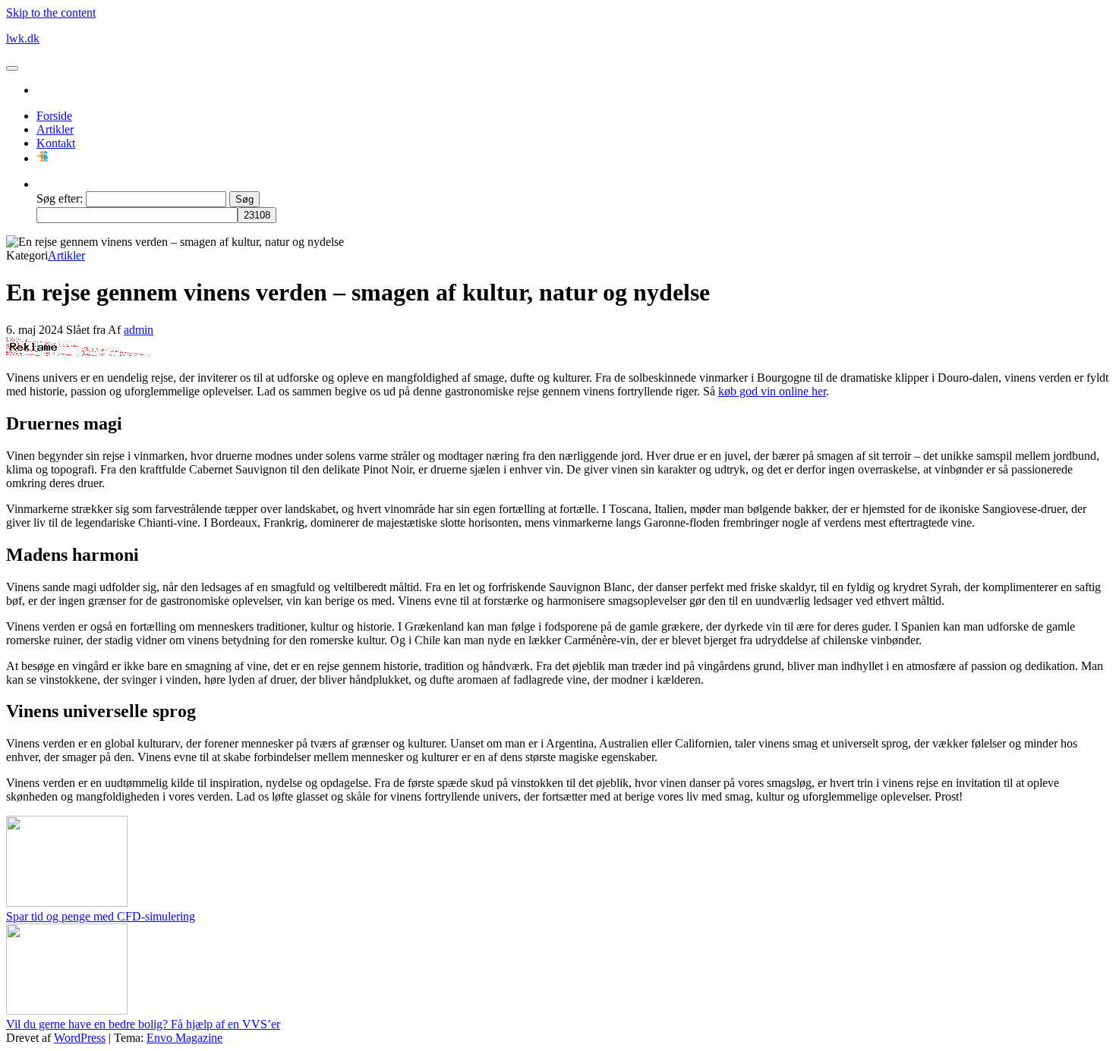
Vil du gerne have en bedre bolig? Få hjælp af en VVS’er (143, 1024)
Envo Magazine (184, 1037)
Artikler (55, 129)
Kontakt (55, 143)
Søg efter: (59, 198)
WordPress (80, 1037)
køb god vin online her (772, 391)
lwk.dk (22, 38)
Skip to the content (51, 12)
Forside (54, 115)
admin (138, 329)
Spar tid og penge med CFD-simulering (100, 916)
